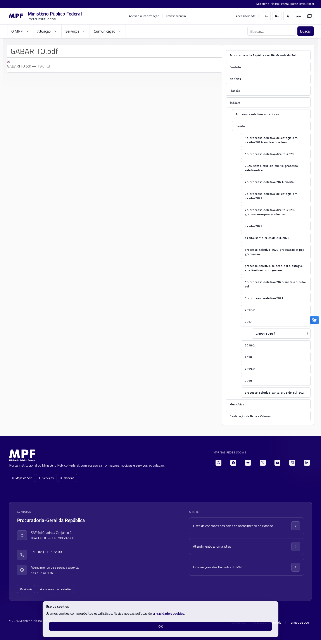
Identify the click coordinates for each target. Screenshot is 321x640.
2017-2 (250, 310)
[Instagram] (292, 463)
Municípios (237, 404)
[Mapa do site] (309, 16)
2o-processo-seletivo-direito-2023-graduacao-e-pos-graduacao (270, 212)
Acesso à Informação (144, 16)
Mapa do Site (24, 478)
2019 (248, 380)
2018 (248, 357)
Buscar (305, 31)
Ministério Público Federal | (273, 4)
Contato (235, 67)
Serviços (48, 478)
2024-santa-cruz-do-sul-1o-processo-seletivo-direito (272, 167)
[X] (263, 463)
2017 (248, 321)
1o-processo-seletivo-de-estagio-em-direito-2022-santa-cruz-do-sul (272, 139)
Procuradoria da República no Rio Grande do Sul (263, 55)
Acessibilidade (246, 16)
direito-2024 (253, 226)
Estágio (235, 102)
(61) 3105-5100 (50, 551)
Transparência (176, 16)
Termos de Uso (299, 622)
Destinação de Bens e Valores (250, 416)
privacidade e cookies (168, 613)
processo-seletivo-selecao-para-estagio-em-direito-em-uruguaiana (274, 267)
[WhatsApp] (218, 463)
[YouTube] (277, 463)
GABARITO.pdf (265, 333)
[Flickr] (248, 463)
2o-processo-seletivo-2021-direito (269, 182)
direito (240, 126)
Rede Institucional (302, 4)
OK (160, 626)
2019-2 (250, 369)
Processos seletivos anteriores (257, 114)
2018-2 (250, 345)
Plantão (235, 90)
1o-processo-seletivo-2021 (264, 298)
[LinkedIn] (307, 463)
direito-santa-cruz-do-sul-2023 (267, 237)
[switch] (266, 16)
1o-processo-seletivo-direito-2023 (269, 154)
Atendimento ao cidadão (55, 589)
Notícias (235, 78)
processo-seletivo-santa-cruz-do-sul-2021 (275, 392)
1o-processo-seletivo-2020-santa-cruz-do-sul (275, 284)
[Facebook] (233, 463)
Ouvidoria (26, 589)
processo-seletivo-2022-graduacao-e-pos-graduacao (275, 251)
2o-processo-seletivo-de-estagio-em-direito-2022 (272, 195)
